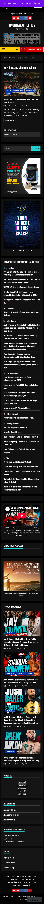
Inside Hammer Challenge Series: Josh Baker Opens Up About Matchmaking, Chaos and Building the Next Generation (21, 346)
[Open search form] (17, 49)
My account (31, 882)
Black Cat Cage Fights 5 (12, 432)
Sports (36, 876)
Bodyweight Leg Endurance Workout (17, 461)
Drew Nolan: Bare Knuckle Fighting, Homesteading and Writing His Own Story (19, 355)
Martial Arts (29, 90)
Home (6, 876)
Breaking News (18, 90)
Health (13, 876)
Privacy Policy (9, 857)
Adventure (21, 876)
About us (30, 879)
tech (17, 879)
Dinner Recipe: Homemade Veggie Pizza (19, 417)
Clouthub (22, 788)
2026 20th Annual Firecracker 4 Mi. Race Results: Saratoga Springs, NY (19, 394)
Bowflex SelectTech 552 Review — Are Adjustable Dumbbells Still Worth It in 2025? (21, 293)
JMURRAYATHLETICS (22, 25)
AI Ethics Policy (9, 862)
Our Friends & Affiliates (14, 841)
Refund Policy (9, 867)
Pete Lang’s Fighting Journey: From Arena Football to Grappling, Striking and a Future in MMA (21, 364)
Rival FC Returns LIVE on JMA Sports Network (21, 436)
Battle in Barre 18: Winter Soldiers (17, 408)
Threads (22, 791)
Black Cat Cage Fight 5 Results (15, 427)
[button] (3, 49)
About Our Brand (11, 835)
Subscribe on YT (34, 49)
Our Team (8, 838)
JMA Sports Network (11, 814)
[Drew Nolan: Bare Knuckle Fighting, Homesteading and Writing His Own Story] (22, 742)
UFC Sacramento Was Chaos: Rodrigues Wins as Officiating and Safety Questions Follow (21, 273)
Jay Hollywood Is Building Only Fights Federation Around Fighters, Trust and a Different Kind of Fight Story (22, 327)
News (8, 93)
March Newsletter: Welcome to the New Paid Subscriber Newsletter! (20, 488)
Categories (10, 129)
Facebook (22, 782)
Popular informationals (25, 673)
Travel (11, 879)
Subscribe (34, 900)
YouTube (22, 794)
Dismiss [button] (36, 3)
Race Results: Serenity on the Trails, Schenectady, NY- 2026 (17, 379)
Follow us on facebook (13, 546)
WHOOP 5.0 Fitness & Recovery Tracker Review (21, 287)
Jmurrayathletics (10, 809)
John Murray (9, 106)
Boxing (8, 90)
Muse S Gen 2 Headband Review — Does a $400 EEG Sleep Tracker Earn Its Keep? (22, 281)
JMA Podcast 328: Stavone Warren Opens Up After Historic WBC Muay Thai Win (20, 337)
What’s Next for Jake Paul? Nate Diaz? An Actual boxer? (22, 84)
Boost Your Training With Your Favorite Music (21, 466)
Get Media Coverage (16, 882)
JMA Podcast (10, 633)
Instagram (22, 785)
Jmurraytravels (9, 819)
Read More (10, 120)
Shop (22, 879)
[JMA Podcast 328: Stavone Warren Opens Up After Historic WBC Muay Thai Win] (22, 664)
